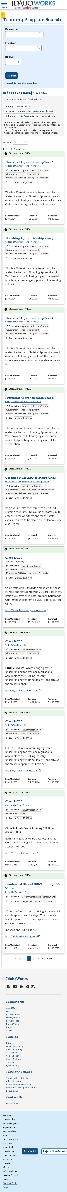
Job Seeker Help (13, 1014)
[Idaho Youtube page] (21, 986)
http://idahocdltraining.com (21, 936)
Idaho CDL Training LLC (15, 892)
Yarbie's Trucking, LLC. (15, 645)
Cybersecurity (12, 1065)
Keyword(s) (12, 29)
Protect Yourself (13, 1024)
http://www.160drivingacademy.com (25, 610)
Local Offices (12, 1103)
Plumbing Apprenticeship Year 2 (29, 398)
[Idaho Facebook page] (9, 986)
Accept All (30, 1151)
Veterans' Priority (14, 1049)
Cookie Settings (13, 1059)
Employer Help (13, 1017)
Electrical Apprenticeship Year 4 (29, 162)
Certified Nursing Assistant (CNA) (30, 477)
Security (10, 1062)
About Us (10, 1008)
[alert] (33, 154)
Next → (50, 958)
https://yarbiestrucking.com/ (21, 690)
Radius (9, 56)
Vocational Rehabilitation (17, 1078)
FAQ (8, 1011)
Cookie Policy (12, 1055)
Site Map (10, 1030)
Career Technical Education (18, 1084)
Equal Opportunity (14, 1046)
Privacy (9, 1043)
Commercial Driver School (17, 805)
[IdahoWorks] (33, 4)
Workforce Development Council (21, 1087)
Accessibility (11, 1052)
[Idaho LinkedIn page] (15, 986)
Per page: (7, 142)
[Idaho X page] (28, 986)
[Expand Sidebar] (3, 15)
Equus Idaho (12, 1090)
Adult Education (13, 1081)
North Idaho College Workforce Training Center (27, 481)
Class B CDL (13, 641)
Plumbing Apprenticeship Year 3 (29, 238)
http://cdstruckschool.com (20, 853)
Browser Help (12, 1020)
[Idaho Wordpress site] (33, 986)
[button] (4, 4)
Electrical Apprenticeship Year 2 (29, 318)
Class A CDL (13, 557)
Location (10, 43)
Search (11, 75)
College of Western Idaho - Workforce (23, 165)
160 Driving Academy (14, 561)
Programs (10, 1027)
